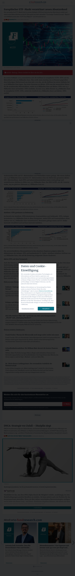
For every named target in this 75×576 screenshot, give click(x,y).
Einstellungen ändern (28, 308)
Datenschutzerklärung (45, 291)
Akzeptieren (45, 308)
